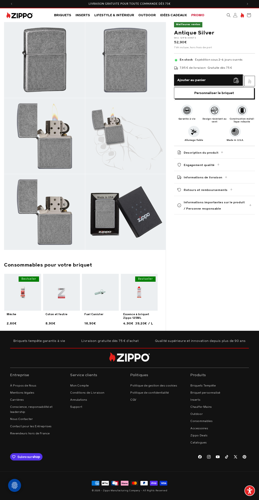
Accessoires (199, 428)
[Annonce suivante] (247, 4)
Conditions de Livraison (87, 392)
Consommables (201, 421)
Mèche (11, 314)
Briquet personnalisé (205, 392)
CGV (133, 399)
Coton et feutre (57, 314)
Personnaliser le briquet (214, 93)
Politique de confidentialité (149, 392)
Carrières (17, 399)
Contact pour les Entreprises (31, 426)
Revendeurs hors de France (30, 433)
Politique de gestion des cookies (153, 385)
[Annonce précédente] (11, 4)
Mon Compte (79, 385)
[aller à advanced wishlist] (241, 15)
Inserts (195, 399)
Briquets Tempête (203, 385)
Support (76, 406)
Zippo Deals (199, 435)
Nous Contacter (21, 419)
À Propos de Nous (23, 385)
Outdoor (196, 414)
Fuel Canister (94, 314)
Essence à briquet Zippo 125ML (136, 316)
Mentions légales (22, 392)
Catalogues (198, 442)
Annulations (78, 399)
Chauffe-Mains (201, 406)
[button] (228, 15)
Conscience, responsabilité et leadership (31, 409)
